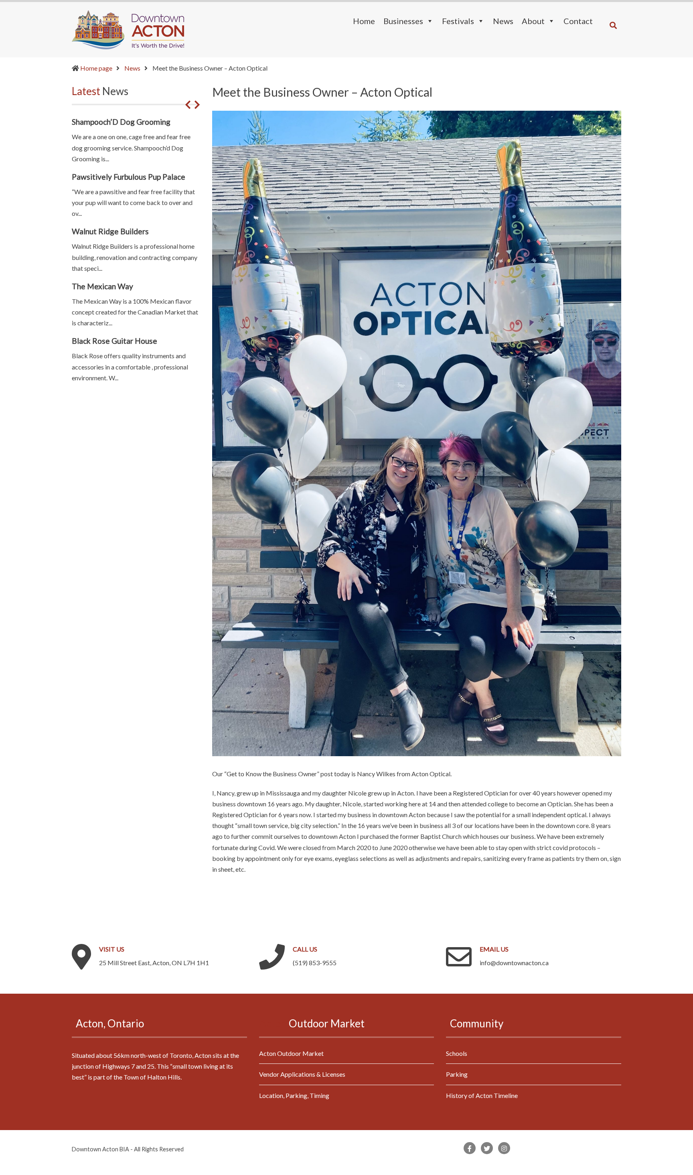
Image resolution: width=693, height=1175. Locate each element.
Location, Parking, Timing (294, 1095)
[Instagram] (504, 1148)
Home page (96, 68)
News (132, 68)
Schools (456, 1053)
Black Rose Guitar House (114, 340)
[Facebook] (470, 1148)
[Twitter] (487, 1148)
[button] (187, 105)
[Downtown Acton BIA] (128, 28)
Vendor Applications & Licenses (302, 1074)
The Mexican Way (102, 286)
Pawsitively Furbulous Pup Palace (128, 176)
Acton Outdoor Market (291, 1053)
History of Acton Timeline (482, 1095)
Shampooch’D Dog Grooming (121, 121)
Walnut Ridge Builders (110, 231)
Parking (457, 1074)
